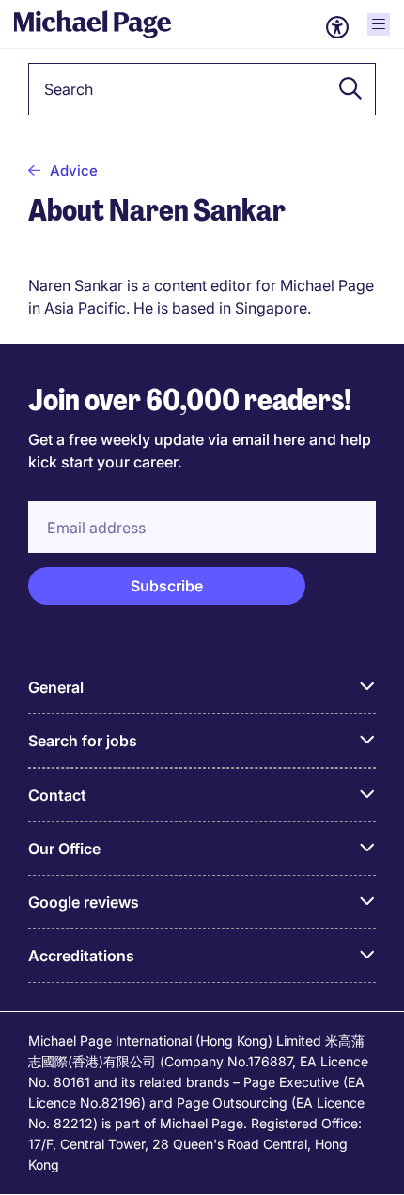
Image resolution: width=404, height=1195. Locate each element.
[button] (345, 89)
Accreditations (81, 955)
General (56, 687)
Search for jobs (82, 740)
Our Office (64, 848)
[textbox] (202, 89)
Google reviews (83, 902)
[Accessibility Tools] (337, 27)
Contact (57, 795)
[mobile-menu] (378, 24)
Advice (74, 170)
